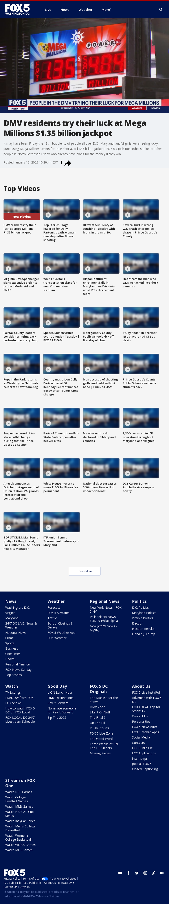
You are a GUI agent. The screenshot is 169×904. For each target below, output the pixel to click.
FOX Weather (57, 638)
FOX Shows (13, 703)
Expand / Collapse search (161, 9)
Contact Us (140, 716)
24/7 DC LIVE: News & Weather (21, 625)
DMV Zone (97, 707)
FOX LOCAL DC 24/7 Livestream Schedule (20, 719)
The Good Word (101, 739)
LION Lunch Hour (60, 692)
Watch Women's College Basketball (18, 837)
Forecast (54, 607)
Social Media (141, 737)
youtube (120, 872)
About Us (141, 686)
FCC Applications (144, 753)
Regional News (104, 601)
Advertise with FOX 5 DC (147, 700)
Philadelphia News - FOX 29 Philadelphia (104, 619)
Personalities (141, 721)
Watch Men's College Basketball (20, 828)
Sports (10, 643)
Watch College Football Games (16, 799)
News (10, 601)
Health (10, 659)
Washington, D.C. (17, 607)
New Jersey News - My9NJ (103, 628)
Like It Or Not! (100, 712)
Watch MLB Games (19, 806)
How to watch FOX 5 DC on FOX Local (20, 710)
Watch (11, 686)
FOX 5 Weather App (61, 632)
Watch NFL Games (18, 792)
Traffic (52, 618)
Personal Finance (17, 664)
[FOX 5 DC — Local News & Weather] (19, 9)
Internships (140, 758)
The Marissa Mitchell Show (104, 700)
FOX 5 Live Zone (101, 733)
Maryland (11, 618)
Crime (9, 638)
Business (11, 648)
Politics (139, 601)
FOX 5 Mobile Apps (145, 732)
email (161, 872)
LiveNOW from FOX (19, 698)
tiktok (153, 872)
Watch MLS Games (19, 850)
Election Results (143, 629)
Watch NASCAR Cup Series (19, 814)
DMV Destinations (60, 698)
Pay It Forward (58, 703)
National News (15, 632)
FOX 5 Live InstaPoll (146, 692)
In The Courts (99, 728)
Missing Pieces (100, 753)
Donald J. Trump (143, 634)
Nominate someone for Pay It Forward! (62, 710)
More (106, 9)
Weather (56, 601)
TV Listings (13, 692)
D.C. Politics (140, 607)
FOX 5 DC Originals (99, 689)
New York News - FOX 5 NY (105, 609)
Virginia (10, 613)
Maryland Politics (144, 613)
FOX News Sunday (18, 669)
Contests (138, 742)
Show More (84, 571)
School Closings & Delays (60, 625)
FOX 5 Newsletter (144, 727)
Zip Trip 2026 (57, 717)
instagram (145, 872)
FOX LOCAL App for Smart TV (146, 709)
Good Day (57, 686)
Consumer (12, 654)
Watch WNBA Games (20, 845)
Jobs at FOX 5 (141, 764)
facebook (128, 872)
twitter (136, 872)
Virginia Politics (142, 618)
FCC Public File (142, 748)
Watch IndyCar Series (20, 821)
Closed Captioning (145, 769)
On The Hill (97, 723)
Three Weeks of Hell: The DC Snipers (104, 746)
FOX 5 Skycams (59, 613)
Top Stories (13, 675)
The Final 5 (97, 717)
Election (137, 623)
